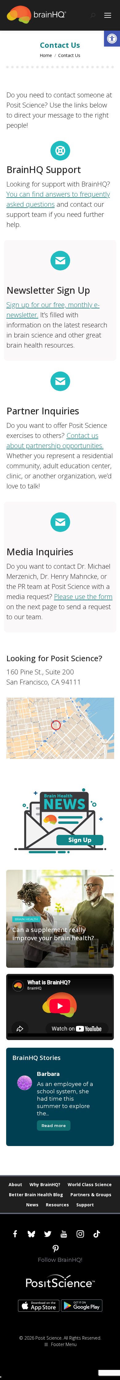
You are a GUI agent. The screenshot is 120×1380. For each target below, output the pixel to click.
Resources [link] (57, 1205)
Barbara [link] (48, 1074)
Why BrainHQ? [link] (45, 1184)
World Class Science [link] (90, 1184)
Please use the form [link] (83, 596)
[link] (112, 39)
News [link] (32, 1205)
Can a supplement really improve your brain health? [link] (53, 934)
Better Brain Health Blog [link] (36, 1194)
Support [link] (85, 1205)
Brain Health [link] (26, 919)
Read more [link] (54, 1125)
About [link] (15, 1184)
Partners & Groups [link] (90, 1194)
